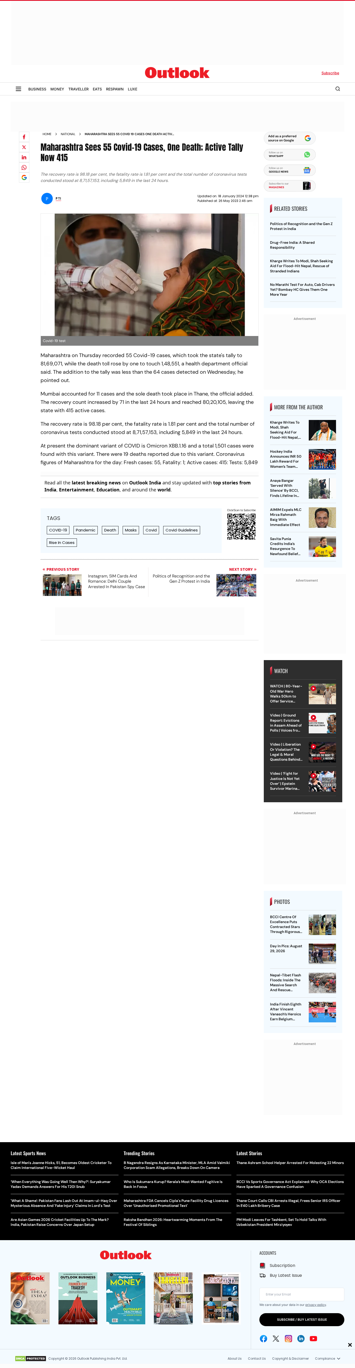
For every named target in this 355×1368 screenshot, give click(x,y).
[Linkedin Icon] (301, 1338)
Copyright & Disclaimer (290, 1358)
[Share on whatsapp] (24, 167)
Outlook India (145, 482)
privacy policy (315, 1305)
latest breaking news (96, 482)
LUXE (132, 89)
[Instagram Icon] (288, 1338)
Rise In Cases (62, 542)
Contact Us (257, 1358)
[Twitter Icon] (276, 1338)
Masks (131, 530)
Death (110, 530)
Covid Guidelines (182, 530)
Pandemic (85, 530)
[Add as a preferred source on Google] (24, 177)
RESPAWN (115, 89)
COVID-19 (58, 530)
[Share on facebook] (24, 137)
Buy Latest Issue (286, 1275)
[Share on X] (24, 147)
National (68, 134)
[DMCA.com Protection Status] (30, 1359)
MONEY (57, 89)
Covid (151, 530)
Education (108, 489)
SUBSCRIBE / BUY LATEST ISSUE (302, 1319)
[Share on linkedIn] (24, 157)
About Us (235, 1358)
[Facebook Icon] (263, 1338)
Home (47, 134)
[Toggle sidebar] (18, 89)
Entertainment (76, 489)
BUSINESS (37, 89)
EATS (97, 89)
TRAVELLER (78, 89)
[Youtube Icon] (313, 1338)
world (163, 489)
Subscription (282, 1265)
